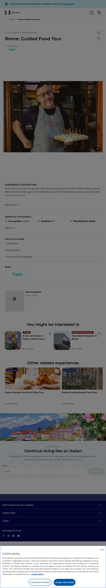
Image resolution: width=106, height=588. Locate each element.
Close (102, 549)
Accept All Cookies (64, 582)
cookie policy (37, 574)
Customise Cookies (40, 582)
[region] (53, 567)
